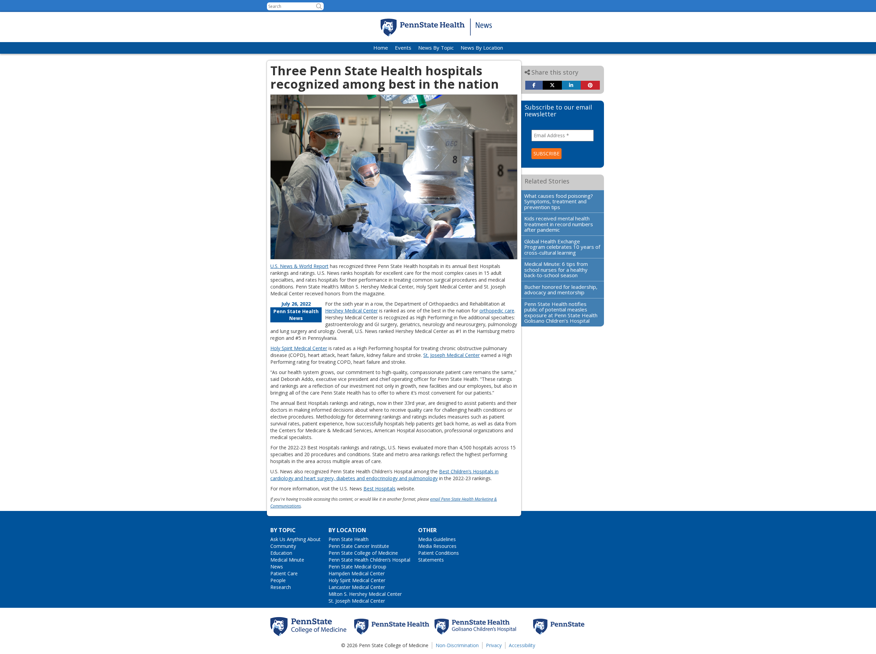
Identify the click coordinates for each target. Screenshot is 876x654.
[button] (319, 6)
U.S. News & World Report (299, 266)
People (278, 580)
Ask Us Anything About (295, 539)
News (276, 566)
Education (281, 553)
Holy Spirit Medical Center (298, 348)
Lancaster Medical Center (356, 587)
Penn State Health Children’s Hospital (369, 559)
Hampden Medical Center (356, 573)
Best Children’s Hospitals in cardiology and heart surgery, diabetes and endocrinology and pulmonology (384, 475)
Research (280, 587)
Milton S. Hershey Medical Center (365, 594)
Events (403, 47)
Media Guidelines (437, 539)
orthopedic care (496, 310)
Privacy (494, 645)
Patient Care (284, 573)
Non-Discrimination (457, 645)
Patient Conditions (438, 553)
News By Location (482, 47)
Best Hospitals (379, 488)
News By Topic (436, 47)
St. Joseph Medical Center (451, 355)
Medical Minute (287, 559)
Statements (431, 559)
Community (283, 546)
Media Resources (437, 546)
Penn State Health (348, 539)
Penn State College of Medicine (363, 553)
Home (380, 47)
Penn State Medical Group (357, 566)
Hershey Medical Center (351, 310)
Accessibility (522, 645)
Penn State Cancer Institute (358, 546)
